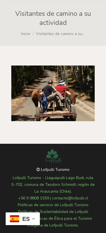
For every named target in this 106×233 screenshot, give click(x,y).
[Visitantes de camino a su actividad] (53, 93)
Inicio (25, 33)
